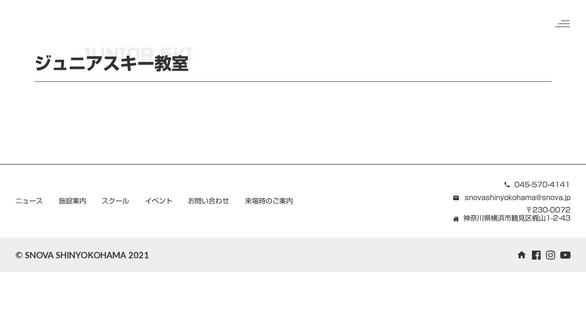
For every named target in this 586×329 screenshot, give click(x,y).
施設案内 (72, 201)
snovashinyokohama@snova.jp (518, 197)
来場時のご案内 (269, 201)
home (522, 255)
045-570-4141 (542, 184)
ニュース (29, 201)
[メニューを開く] (562, 23)
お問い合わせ (208, 201)
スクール (115, 201)
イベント (158, 201)
